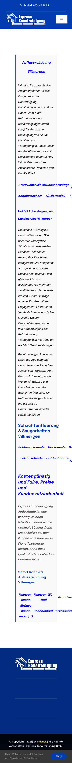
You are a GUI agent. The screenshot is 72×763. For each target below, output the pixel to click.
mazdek (41, 742)
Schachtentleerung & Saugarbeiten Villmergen (38, 431)
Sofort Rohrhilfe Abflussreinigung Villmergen (32, 577)
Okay (59, 756)
